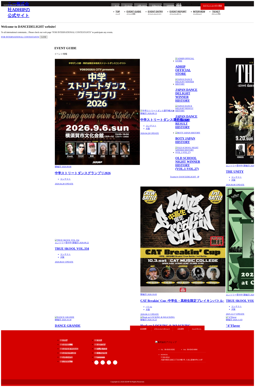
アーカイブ (129, 5)
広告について (157, 5)
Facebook (179, 5)
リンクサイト (196, 329)
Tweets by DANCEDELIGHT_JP (184, 177)
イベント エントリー (155, 12)
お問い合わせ (142, 5)
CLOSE (43, 37)
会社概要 (143, 329)
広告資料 (181, 329)
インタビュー (199, 12)
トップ (118, 12)
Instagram (190, 5)
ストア (117, 5)
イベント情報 (134, 12)
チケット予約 (216, 12)
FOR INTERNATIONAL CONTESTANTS (20, 37)
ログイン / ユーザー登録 (212, 6)
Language (170, 5)
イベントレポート (178, 12)
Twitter (185, 5)
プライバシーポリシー (162, 329)
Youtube (115, 362)
